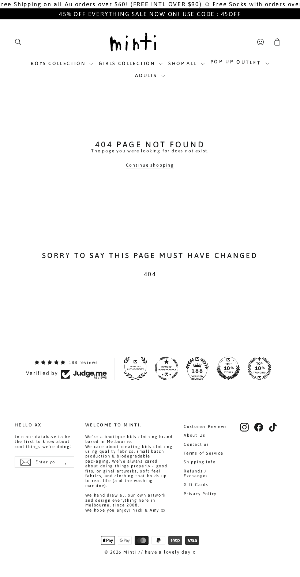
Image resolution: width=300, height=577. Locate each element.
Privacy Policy (200, 493)
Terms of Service (204, 453)
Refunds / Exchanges (196, 473)
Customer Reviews (205, 426)
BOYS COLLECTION (59, 63)
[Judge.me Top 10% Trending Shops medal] (259, 368)
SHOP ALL (183, 63)
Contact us (196, 444)
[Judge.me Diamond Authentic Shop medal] (135, 368)
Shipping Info (199, 462)
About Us (194, 435)
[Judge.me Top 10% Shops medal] (228, 368)
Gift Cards (196, 484)
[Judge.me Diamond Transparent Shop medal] (166, 368)
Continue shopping (150, 165)
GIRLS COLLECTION (128, 63)
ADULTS (147, 75)
